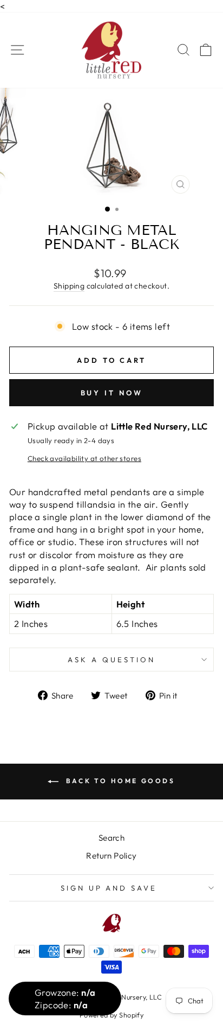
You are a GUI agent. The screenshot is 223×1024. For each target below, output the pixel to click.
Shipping (69, 286)
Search (111, 838)
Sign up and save (109, 888)
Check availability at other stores (84, 458)
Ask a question (111, 659)
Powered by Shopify (111, 1014)
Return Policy (111, 855)
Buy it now (112, 392)
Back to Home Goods (119, 781)
